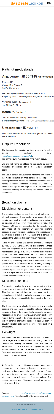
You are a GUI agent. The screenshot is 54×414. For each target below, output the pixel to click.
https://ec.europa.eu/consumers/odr (17, 156)
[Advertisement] (27, 37)
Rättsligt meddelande (19, 409)
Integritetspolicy (37, 409)
